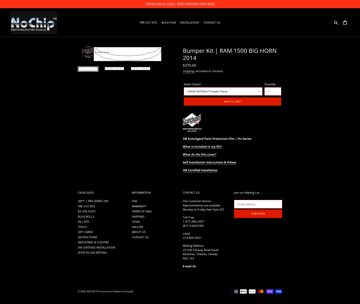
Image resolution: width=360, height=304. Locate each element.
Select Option (192, 84)
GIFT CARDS (85, 232)
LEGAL (136, 221)
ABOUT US (139, 232)
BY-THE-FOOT (87, 211)
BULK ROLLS (86, 216)
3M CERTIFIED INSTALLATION (96, 247)
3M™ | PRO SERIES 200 (93, 201)
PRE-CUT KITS (86, 206)
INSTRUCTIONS (87, 237)
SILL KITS (83, 221)
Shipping (188, 71)
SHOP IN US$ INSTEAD (92, 252)
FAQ (134, 201)
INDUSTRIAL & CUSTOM (93, 242)
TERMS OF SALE (142, 211)
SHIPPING (138, 216)
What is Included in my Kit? (202, 146)
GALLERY (137, 227)
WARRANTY (139, 206)
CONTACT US (140, 237)
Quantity (270, 84)
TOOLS (82, 227)
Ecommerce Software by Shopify (116, 291)
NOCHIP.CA (93, 291)
